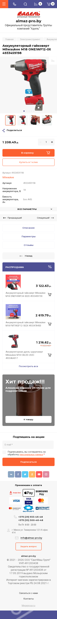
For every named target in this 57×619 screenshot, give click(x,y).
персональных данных (31, 454)
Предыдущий (14, 218)
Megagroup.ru (28, 605)
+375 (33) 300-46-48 (30, 520)
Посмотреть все (28, 366)
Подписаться (28, 461)
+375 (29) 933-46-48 (30, 516)
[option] (28, 85)
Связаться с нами (28, 593)
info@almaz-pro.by (31, 538)
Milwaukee (8, 177)
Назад (28, 255)
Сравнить (53, 61)
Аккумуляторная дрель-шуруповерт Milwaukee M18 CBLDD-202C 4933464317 (24, 355)
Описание (28, 227)
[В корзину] (49, 294)
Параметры (29, 236)
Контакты (28, 598)
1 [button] (24, 111)
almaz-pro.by (28, 21)
